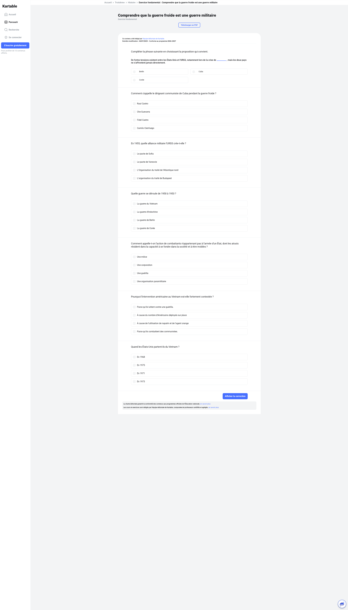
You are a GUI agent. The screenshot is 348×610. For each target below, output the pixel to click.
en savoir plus (205, 404)
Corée (141, 80)
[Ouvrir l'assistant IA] (342, 604)
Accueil (12, 14)
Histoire (132, 2)
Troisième (120, 2)
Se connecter (15, 37)
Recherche (14, 29)
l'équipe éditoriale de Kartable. (153, 39)
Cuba (201, 71)
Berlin (141, 71)
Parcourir (13, 22)
